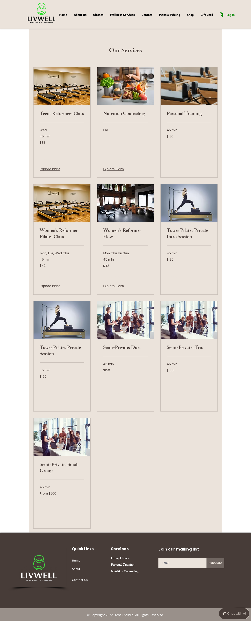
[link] (62, 114)
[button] (218, 14)
